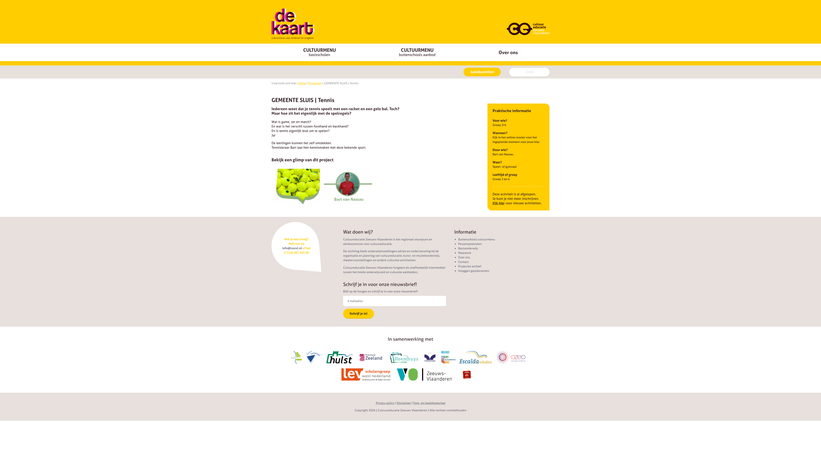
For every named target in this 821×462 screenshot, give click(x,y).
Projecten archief (469, 266)
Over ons (508, 52)
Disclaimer (404, 403)
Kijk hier (499, 203)
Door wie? (500, 150)
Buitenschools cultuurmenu (476, 239)
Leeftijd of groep (505, 174)
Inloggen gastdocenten (473, 271)
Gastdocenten (482, 72)
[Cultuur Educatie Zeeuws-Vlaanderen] (293, 24)
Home (302, 83)
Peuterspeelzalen (470, 244)
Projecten (315, 83)
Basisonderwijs (468, 248)
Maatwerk (464, 253)
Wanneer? (500, 133)
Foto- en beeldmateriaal (429, 403)
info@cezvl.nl (292, 248)
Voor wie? (500, 120)
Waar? (497, 162)
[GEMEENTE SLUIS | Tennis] (296, 187)
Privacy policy (385, 403)
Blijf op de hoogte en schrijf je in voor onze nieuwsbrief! (380, 291)
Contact (463, 262)
